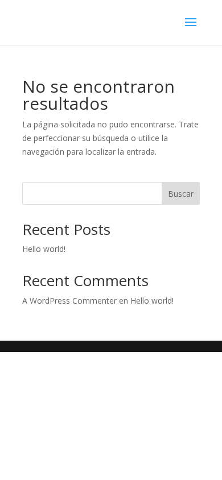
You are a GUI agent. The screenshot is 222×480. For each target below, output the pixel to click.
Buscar (181, 193)
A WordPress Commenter (69, 300)
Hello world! (43, 248)
